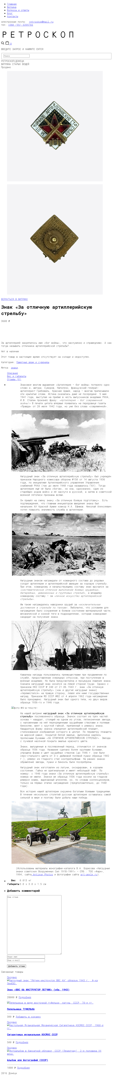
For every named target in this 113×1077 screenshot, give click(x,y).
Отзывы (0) (14, 379)
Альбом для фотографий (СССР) (27, 1060)
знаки (14, 367)
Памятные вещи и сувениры (32, 362)
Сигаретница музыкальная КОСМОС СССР (32, 1034)
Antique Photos (42, 874)
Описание (12, 373)
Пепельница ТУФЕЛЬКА (21, 1009)
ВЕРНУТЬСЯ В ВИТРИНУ (14, 299)
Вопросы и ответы (18, 10)
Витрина (11, 7)
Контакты (12, 16)
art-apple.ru (88, 874)
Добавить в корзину (28, 1016)
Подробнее (25, 997)
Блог (10, 13)
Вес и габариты (16, 376)
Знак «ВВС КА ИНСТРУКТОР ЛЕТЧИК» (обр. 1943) (38, 989)
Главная (12, 3)
